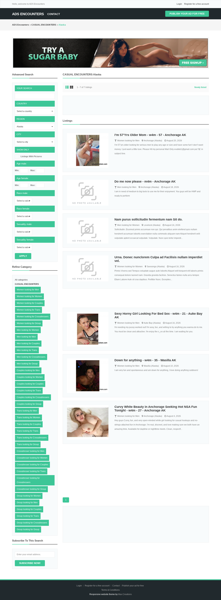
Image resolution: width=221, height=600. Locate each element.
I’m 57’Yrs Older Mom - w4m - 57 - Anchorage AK (150, 135)
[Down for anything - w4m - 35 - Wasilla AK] (88, 375)
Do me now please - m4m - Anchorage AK (145, 181)
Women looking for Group (29, 323)
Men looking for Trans (27, 350)
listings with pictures (31, 156)
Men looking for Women (28, 330)
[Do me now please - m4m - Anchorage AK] (88, 193)
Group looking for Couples (29, 509)
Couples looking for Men (28, 370)
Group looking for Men (27, 502)
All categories (21, 280)
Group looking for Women (29, 496)
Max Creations (125, 594)
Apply (23, 256)
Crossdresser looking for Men (30, 451)
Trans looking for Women (28, 417)
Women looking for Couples (30, 303)
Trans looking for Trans (27, 431)
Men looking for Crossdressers (31, 357)
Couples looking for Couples (30, 384)
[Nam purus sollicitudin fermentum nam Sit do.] (88, 231)
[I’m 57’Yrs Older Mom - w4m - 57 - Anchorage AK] (88, 150)
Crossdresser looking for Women (32, 458)
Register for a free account (196, 4)
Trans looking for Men (27, 411)
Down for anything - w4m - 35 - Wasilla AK (145, 360)
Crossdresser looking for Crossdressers (28, 480)
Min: (17, 170)
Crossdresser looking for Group (31, 489)
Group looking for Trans (28, 516)
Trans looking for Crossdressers (32, 437)
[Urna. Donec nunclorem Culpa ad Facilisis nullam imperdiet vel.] (88, 268)
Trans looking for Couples (29, 424)
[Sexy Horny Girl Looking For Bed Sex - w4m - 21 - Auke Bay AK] (88, 329)
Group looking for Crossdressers (32, 523)
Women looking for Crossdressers (33, 316)
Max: (32, 170)
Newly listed (200, 87)
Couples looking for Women (30, 377)
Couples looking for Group (29, 404)
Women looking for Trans (28, 310)
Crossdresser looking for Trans (31, 471)
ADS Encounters (28, 14)
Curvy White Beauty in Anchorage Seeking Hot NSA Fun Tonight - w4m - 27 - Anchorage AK (155, 408)
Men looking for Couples (28, 343)
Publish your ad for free (187, 13)
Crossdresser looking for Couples (32, 464)
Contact (53, 14)
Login (179, 4)
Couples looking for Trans (29, 390)
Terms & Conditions (110, 590)
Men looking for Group (27, 363)
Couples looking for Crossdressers (33, 397)
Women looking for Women (29, 296)
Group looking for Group (28, 529)
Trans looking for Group (28, 444)
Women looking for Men (28, 289)
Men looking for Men (26, 337)
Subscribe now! (30, 563)
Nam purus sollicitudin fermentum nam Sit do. (148, 219)
